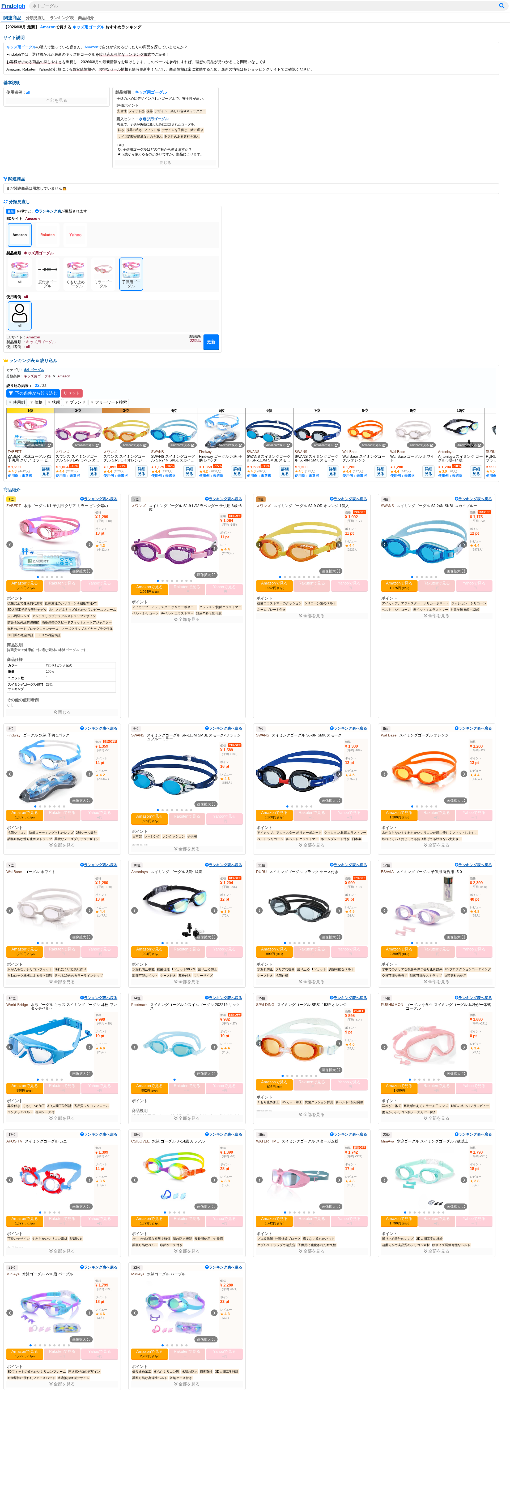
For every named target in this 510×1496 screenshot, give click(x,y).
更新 (211, 341)
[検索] (501, 6)
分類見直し (36, 17)
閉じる (165, 162)
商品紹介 (86, 17)
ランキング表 (62, 17)
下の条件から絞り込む (36, 393)
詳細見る (46, 471)
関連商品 (12, 17)
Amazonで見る (36, 445)
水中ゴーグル (45, 6)
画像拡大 (79, 571)
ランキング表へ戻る (100, 499)
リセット (71, 393)
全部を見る (56, 100)
